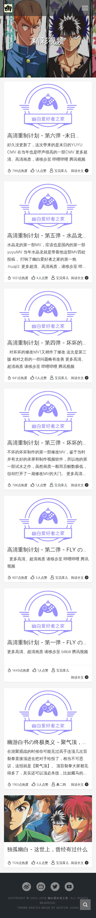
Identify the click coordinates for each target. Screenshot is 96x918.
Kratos (35, 907)
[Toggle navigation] (85, 8)
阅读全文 (77, 171)
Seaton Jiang (67, 907)
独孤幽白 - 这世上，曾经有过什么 (47, 849)
